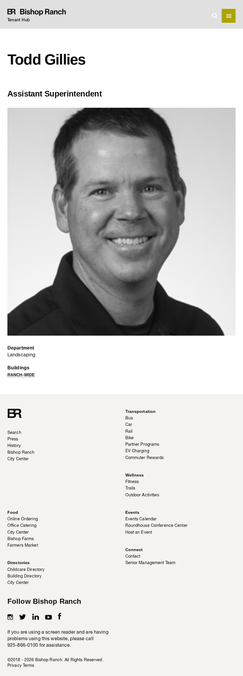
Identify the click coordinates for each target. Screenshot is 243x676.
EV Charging (137, 450)
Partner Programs (142, 444)
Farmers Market (22, 545)
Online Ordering (22, 518)
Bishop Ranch (20, 452)
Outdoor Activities (142, 494)
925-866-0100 (22, 645)
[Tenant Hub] (38, 12)
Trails (130, 488)
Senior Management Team (150, 562)
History (14, 445)
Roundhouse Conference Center (156, 525)
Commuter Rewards (144, 457)
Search (14, 432)
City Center (18, 458)
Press (12, 439)
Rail (128, 431)
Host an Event (138, 532)
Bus (129, 418)
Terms (28, 665)
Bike (129, 437)
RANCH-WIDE (21, 374)
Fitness (132, 481)
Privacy (14, 665)
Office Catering (21, 525)
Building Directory (24, 576)
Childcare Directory (25, 569)
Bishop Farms (20, 538)
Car (128, 424)
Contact (132, 556)
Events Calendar (141, 518)
